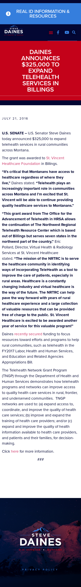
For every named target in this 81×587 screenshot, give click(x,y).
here (15, 451)
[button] (51, 32)
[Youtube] (67, 32)
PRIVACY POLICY (40, 569)
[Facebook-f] (58, 32)
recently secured (28, 334)
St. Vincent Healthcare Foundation (33, 160)
